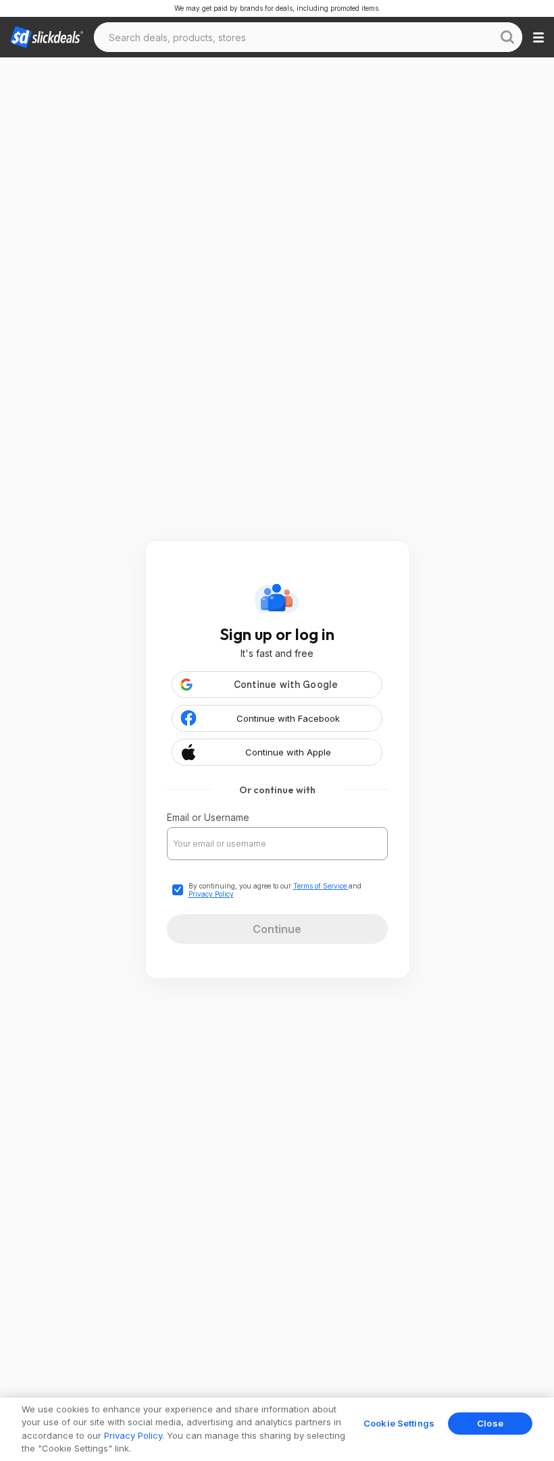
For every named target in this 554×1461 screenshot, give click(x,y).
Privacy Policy (211, 894)
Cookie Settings (398, 1423)
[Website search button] (507, 37)
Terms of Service (321, 886)
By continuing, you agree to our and (274, 890)
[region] (277, 1429)
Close (490, 1423)
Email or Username (208, 817)
